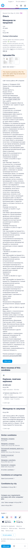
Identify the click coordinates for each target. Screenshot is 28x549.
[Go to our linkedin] (15, 517)
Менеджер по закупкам (14, 409)
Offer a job (6, 546)
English (3, 513)
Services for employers (8, 526)
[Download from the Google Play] (18, 521)
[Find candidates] (17, 5)
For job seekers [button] (7, 535)
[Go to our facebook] (2, 517)
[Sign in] (25, 5)
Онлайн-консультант (7, 455)
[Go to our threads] (7, 517)
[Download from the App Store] (6, 521)
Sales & (7, 478)
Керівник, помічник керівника (12, 380)
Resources (22, 528)
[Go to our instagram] (11, 517)
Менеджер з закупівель (8, 460)
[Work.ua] (2, 5)
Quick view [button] (8, 67)
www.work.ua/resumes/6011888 (12, 355)
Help (2, 530)
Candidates (8, 487)
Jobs (6, 505)
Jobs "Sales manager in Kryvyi (11, 502)
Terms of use (9, 530)
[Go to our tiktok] (19, 517)
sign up (5, 51)
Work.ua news (13, 528)
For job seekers (20, 1)
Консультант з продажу (8, 465)
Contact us (4, 528)
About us (19, 526)
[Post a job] (21, 5)
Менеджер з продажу (7, 438)
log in (11, 49)
